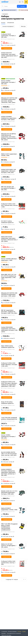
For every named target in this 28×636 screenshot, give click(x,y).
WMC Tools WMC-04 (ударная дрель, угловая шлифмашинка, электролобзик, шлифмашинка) (9, 527)
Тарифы (24, 631)
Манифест (3, 633)
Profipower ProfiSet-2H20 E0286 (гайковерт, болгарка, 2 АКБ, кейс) (9, 364)
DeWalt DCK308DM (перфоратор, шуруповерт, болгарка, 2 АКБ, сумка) (9, 118)
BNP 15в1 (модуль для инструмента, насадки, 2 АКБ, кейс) (8, 188)
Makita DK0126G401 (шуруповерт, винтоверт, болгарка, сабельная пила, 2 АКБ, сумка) (9, 239)
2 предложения (6, 539)
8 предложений (6, 341)
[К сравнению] (26, 32)
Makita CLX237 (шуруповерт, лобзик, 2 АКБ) (9, 154)
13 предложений (6, 519)
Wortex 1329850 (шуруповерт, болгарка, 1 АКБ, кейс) (8, 82)
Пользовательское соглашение (14, 633)
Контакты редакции (12, 631)
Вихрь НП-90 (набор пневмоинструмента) (7, 402)
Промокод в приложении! (10, 10)
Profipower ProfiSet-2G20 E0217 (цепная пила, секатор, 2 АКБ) (9, 205)
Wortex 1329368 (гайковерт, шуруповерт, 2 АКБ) (9, 259)
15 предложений (6, 486)
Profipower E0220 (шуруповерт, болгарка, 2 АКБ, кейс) (8, 35)
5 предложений (6, 182)
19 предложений (6, 216)
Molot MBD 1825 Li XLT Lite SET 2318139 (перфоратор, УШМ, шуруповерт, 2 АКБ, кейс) (8, 277)
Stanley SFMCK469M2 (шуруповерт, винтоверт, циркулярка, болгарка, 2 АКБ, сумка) (9, 329)
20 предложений (6, 397)
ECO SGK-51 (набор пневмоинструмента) (7, 221)
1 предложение (6, 165)
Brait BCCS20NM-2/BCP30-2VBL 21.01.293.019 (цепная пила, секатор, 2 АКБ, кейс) (9, 453)
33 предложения (6, 270)
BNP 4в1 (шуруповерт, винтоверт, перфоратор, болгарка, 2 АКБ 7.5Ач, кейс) (9, 311)
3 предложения (6, 465)
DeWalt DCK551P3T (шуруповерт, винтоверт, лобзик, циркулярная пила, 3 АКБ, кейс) (9, 55)
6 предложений (6, 67)
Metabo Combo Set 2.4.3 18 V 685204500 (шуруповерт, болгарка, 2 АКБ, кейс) (9, 492)
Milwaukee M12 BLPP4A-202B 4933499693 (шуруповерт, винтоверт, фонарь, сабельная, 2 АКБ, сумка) (9, 100)
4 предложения (6, 149)
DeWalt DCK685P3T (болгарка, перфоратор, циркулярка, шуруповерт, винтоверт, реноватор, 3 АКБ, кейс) (8, 472)
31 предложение (6, 93)
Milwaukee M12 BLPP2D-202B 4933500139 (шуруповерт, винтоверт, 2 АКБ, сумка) (9, 294)
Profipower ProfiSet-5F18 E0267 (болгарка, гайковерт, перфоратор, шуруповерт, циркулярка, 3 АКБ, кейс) (9, 384)
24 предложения (6, 305)
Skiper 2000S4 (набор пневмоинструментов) (7, 346)
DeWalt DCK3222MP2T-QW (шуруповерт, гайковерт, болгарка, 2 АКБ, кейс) (8, 171)
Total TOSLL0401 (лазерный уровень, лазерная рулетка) (9, 418)
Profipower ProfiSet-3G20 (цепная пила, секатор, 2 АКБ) (8, 562)
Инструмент (5, 14)
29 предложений (6, 112)
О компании (4, 631)
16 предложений (6, 232)
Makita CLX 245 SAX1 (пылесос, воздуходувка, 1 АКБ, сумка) (8, 545)
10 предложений (6, 575)
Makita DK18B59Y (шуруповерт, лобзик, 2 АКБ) (9, 508)
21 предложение (6, 48)
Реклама (19, 631)
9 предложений (6, 358)
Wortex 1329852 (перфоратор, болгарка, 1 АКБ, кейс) (8, 436)
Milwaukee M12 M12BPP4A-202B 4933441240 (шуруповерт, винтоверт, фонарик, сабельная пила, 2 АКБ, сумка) (9, 136)
